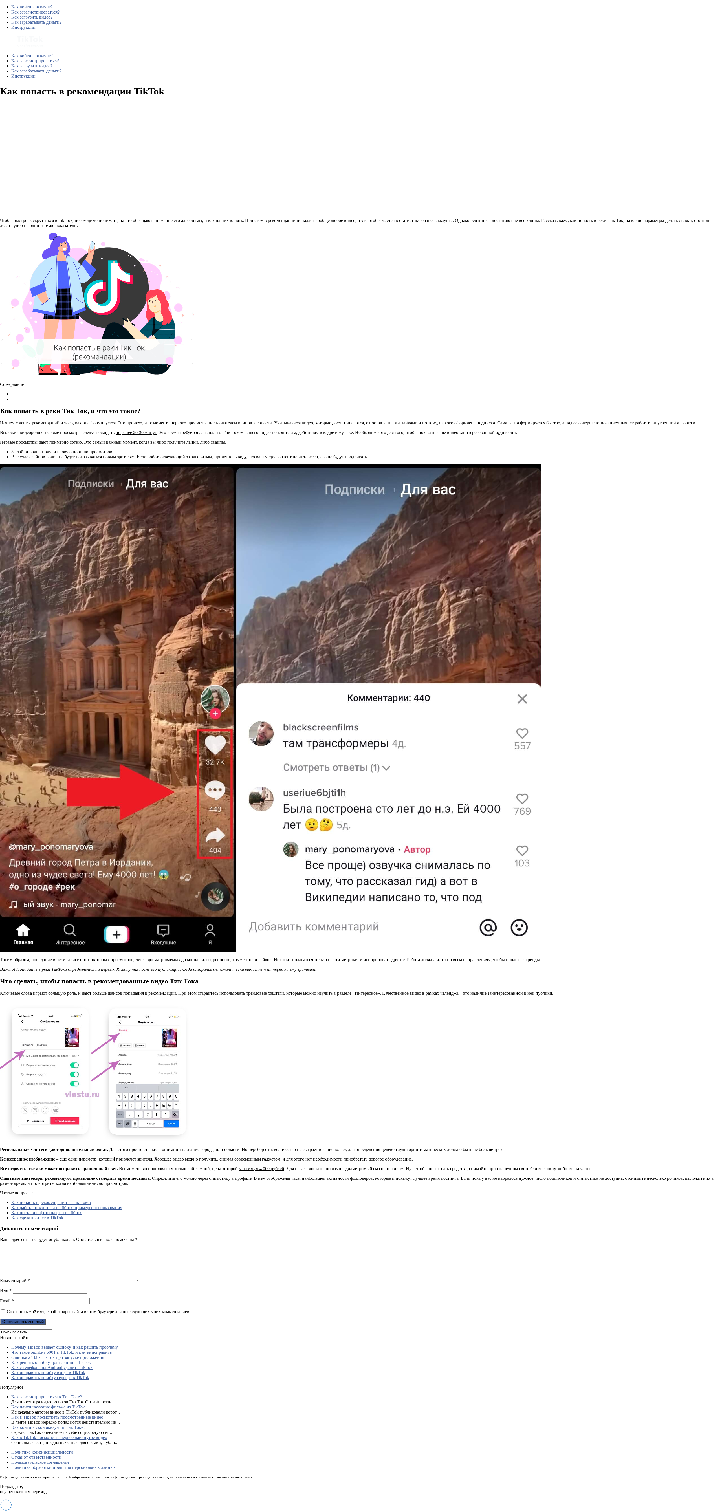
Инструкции (23, 27)
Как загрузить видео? (31, 17)
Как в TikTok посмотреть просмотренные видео (57, 1417)
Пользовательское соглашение (40, 1462)
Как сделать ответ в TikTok (37, 1217)
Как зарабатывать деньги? (36, 22)
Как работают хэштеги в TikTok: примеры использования (66, 1207)
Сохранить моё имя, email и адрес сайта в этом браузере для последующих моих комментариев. (98, 1311)
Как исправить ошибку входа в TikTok (48, 1372)
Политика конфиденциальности (42, 1452)
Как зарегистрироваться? (35, 12)
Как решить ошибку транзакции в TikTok (51, 1362)
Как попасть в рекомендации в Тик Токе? (51, 1202)
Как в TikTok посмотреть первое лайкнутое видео (59, 1437)
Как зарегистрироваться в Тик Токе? (46, 1396)
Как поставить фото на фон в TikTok (46, 1212)
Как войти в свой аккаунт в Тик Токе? (48, 1427)
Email (7, 1300)
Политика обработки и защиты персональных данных (63, 1467)
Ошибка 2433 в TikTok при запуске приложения (57, 1357)
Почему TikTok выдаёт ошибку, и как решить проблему (64, 1347)
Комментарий (15, 1280)
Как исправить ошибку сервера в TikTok (50, 1377)
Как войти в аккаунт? (32, 7)
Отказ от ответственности (36, 1457)
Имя (6, 1290)
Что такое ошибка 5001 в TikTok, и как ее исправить (61, 1352)
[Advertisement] (169, 174)
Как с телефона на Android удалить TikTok (52, 1367)
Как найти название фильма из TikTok (48, 1407)
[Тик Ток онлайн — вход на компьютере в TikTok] (21, 46)
